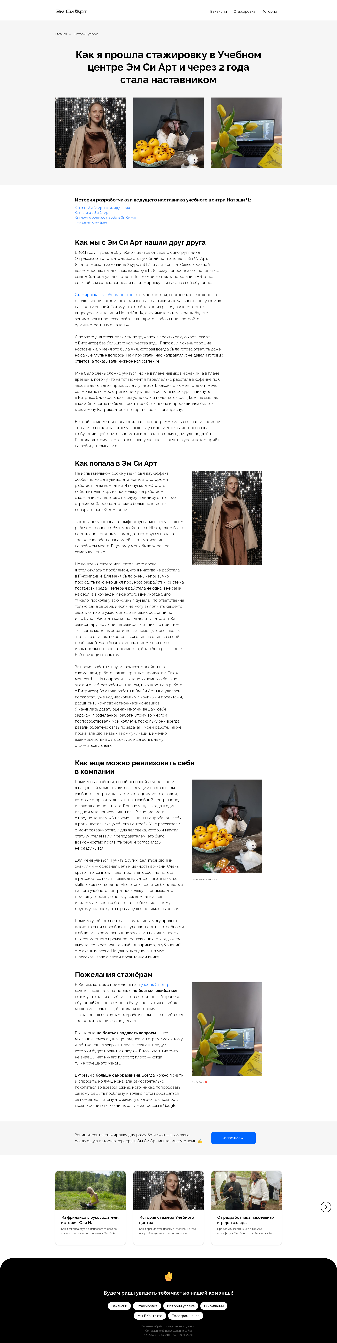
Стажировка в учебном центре (104, 294)
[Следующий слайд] (326, 1207)
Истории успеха (86, 34)
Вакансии (218, 11)
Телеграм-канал (186, 1316)
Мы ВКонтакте (149, 1316)
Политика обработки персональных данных (168, 1326)
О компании (214, 1306)
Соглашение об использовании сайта (168, 1330)
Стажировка (244, 11)
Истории (269, 11)
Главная (61, 34)
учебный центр (155, 984)
